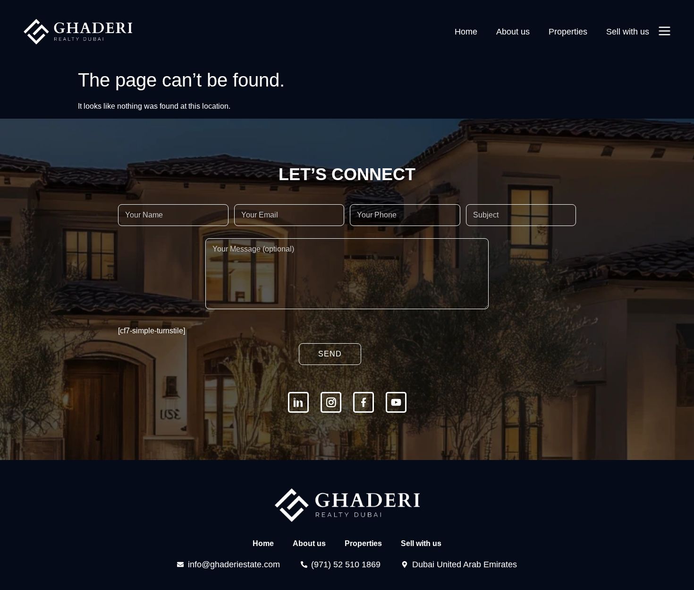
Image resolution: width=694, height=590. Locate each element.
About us (513, 31)
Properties (568, 31)
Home (466, 31)
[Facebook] (363, 402)
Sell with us (627, 31)
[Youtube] (396, 402)
